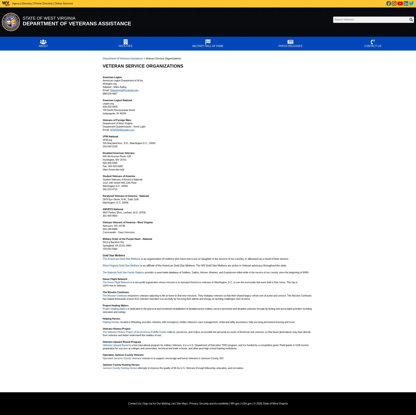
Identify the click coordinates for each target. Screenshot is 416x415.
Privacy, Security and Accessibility (209, 403)
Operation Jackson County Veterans (122, 358)
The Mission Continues (115, 295)
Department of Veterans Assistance (123, 58)
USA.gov (246, 403)
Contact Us (372, 46)
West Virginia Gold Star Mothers (121, 265)
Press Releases (290, 46)
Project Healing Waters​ (115, 309)
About (43, 46)
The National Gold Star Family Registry (123, 272)
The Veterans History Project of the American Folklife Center (134, 332)
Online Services (64, 3)
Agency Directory (22, 3)
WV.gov (235, 403)
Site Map (182, 403)
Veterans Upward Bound (116, 345)
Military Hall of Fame (207, 46)
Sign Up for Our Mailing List (159, 403)
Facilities (125, 46)
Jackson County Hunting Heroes (120, 368)
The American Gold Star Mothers (121, 259)
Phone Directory (43, 3)
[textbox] (373, 20)
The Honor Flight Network (116, 282)
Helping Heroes (111, 322)
